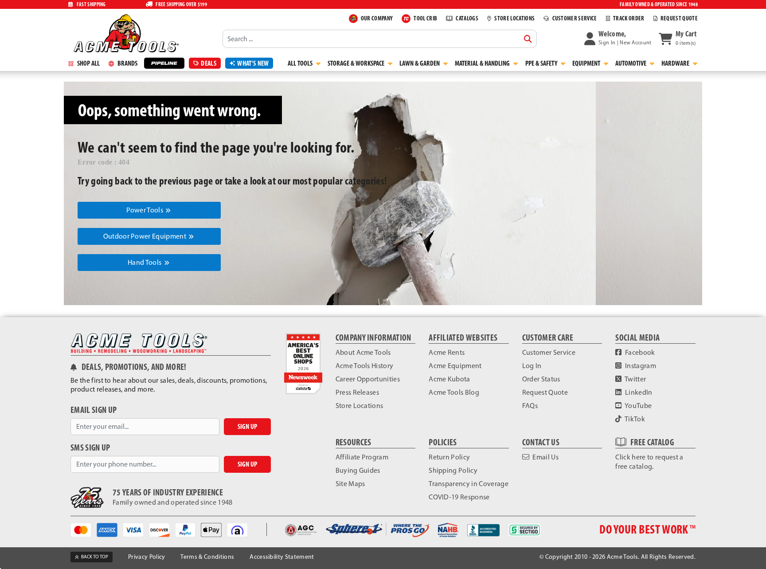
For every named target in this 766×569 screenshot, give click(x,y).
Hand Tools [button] (145, 262)
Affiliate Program (362, 457)
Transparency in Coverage (468, 483)
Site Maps (350, 483)
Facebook (639, 352)
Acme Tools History (365, 365)
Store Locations (359, 405)
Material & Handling (483, 63)
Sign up (247, 426)
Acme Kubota (449, 379)
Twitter (635, 379)
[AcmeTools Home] (125, 33)
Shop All (88, 63)
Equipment (587, 63)
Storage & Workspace (357, 63)
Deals (208, 63)
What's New (253, 63)
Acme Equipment (455, 365)
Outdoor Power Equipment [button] (145, 236)
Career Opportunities (368, 379)
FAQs (530, 405)
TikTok (634, 419)
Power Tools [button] (145, 210)
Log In (532, 365)
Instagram (640, 365)
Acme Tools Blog (454, 392)
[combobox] (380, 38)
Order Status (541, 379)
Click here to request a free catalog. (649, 462)
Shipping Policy (453, 470)
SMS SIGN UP (90, 447)
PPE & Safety (542, 63)
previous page (186, 180)
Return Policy (449, 457)
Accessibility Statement (282, 557)
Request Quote (545, 392)
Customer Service (548, 352)
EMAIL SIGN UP (93, 410)
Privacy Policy (146, 557)
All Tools (301, 63)
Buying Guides (358, 470)
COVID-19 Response (459, 497)
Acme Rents (447, 352)
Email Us (545, 457)
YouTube (638, 405)
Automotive (631, 63)
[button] (618, 38)
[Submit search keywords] (528, 39)
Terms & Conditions (207, 557)
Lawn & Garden (420, 63)
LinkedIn (638, 392)
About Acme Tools (363, 352)
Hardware (676, 63)
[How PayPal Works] (188, 529)
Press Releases (357, 392)
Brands (126, 63)
